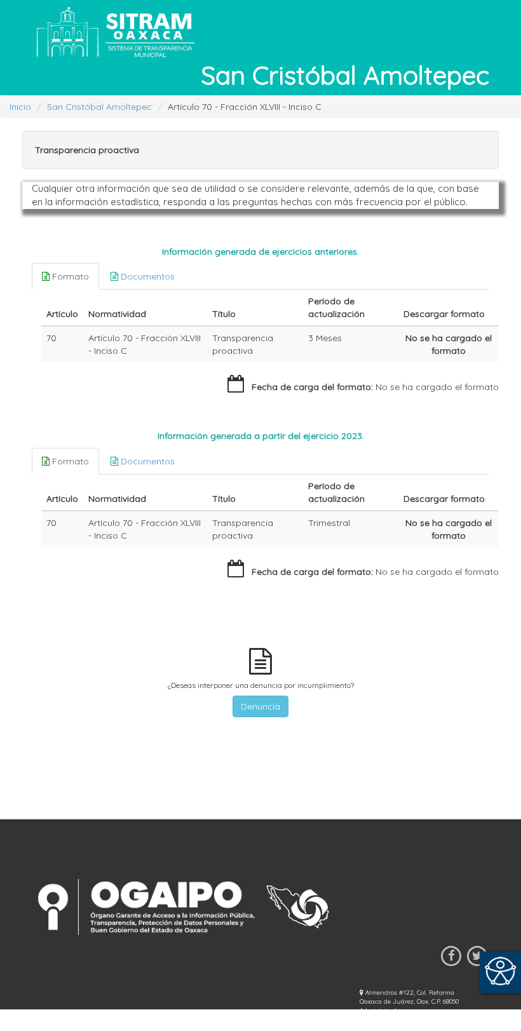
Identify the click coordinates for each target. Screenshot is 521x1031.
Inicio (20, 106)
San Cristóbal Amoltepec (99, 106)
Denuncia (260, 706)
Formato (69, 276)
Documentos (146, 276)
